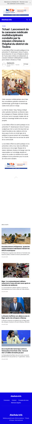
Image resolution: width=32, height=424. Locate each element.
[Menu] (30, 19)
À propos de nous (23, 400)
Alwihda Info (7, 19)
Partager (26, 64)
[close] (30, 2)
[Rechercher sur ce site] (27, 19)
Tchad (4, 26)
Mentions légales (16, 402)
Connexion (7, 400)
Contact (14, 400)
